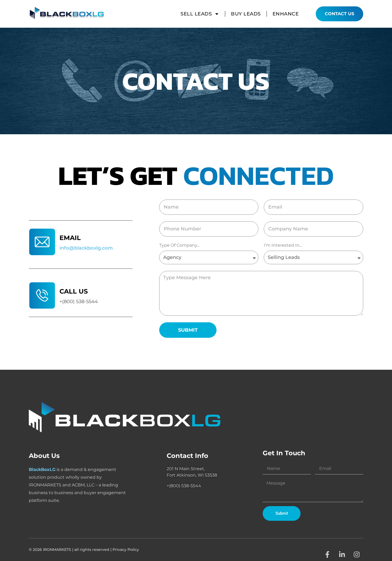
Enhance (286, 14)
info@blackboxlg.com (86, 248)
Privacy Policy (126, 549)
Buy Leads (246, 14)
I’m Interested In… (283, 245)
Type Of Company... (179, 245)
